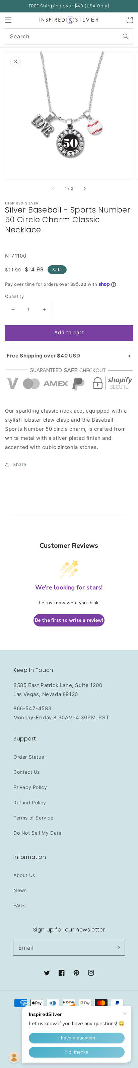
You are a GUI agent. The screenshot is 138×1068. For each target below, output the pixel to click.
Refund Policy (29, 802)
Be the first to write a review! (69, 620)
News (19, 890)
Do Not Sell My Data (37, 833)
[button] (8, 19)
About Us (24, 875)
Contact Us (26, 772)
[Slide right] (84, 188)
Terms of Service (33, 818)
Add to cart (69, 332)
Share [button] (19, 464)
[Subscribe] (117, 947)
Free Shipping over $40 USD (43, 355)
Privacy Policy (30, 787)
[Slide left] (53, 188)
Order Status (28, 757)
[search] (69, 36)
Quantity (14, 296)
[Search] (125, 36)
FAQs (19, 905)
